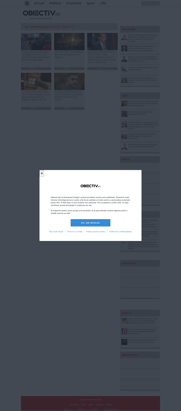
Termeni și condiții (74, 232)
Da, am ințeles (90, 223)
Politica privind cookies (95, 232)
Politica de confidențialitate (120, 232)
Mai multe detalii (56, 232)
